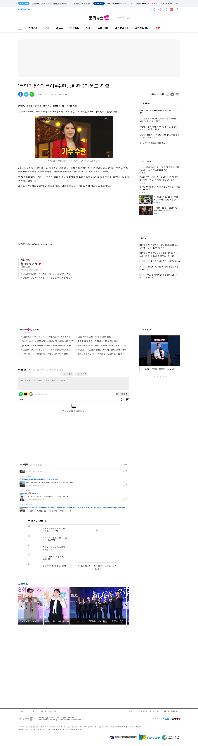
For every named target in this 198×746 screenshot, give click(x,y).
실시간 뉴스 (146, 161)
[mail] (167, 94)
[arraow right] (126, 605)
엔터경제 (33, 28)
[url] (172, 94)
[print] (177, 94)
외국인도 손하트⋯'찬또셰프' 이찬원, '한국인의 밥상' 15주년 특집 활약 (106, 345)
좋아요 (39, 264)
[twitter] (26, 94)
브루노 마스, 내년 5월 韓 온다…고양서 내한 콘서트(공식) (45, 354)
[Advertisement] (44, 304)
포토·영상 (103, 28)
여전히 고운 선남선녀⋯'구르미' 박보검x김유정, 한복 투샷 (101, 354)
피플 (88, 28)
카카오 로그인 (26, 394)
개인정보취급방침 (170, 711)
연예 (47, 28)
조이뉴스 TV (121, 28)
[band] (31, 94)
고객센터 (144, 711)
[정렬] (126, 465)
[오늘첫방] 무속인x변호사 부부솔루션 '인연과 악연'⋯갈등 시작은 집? (50, 345)
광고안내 (155, 711)
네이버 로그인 (21, 394)
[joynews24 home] (176, 718)
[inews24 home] (165, 718)
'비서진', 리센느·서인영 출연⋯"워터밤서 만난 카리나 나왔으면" (47, 341)
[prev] (142, 369)
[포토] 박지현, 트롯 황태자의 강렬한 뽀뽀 (94, 336)
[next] (177, 369)
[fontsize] (162, 94)
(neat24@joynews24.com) (41, 244)
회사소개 (132, 711)
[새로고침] (121, 465)
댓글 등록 (123, 394)
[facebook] (20, 94)
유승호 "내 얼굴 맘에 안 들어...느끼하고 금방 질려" (98, 341)
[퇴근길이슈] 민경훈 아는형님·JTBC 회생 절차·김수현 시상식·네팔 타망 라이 (108, 349)
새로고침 (40, 329)
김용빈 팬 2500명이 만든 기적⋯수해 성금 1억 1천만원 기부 (46, 274)
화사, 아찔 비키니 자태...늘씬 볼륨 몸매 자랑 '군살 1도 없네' (58, 3)
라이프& (74, 28)
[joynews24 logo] (99, 17)
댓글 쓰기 (155, 94)
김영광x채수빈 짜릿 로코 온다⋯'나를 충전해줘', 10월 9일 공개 (47, 278)
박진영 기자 (30, 264)
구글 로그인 (31, 394)
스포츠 (59, 28)
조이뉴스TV (51, 711)
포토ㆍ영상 (39, 711)
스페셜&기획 (141, 28)
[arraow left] (21, 605)
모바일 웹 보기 (153, 718)
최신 (157, 28)
